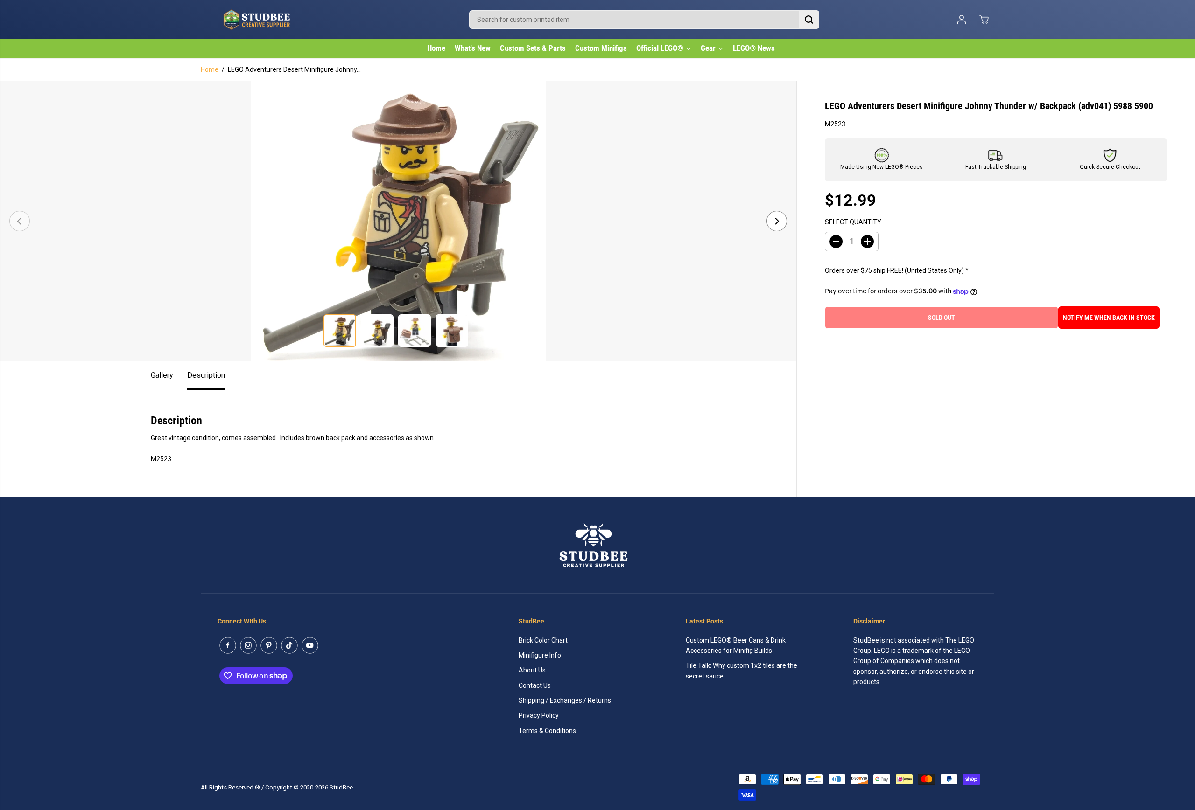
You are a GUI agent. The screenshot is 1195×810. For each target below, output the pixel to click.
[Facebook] (228, 645)
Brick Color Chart (543, 640)
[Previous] (19, 221)
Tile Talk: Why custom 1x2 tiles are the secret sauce (741, 670)
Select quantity (853, 222)
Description (206, 375)
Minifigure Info (540, 655)
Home (209, 69)
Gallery (162, 375)
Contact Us (535, 685)
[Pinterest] (269, 645)
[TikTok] (289, 645)
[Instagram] (248, 645)
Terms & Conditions (547, 730)
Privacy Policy (539, 715)
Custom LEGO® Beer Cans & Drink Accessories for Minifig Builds (736, 645)
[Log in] (961, 19)
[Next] (776, 221)
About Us (532, 670)
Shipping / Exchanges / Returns (565, 700)
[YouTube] (310, 645)
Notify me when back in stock (1109, 317)
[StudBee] (280, 20)
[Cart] (984, 19)
